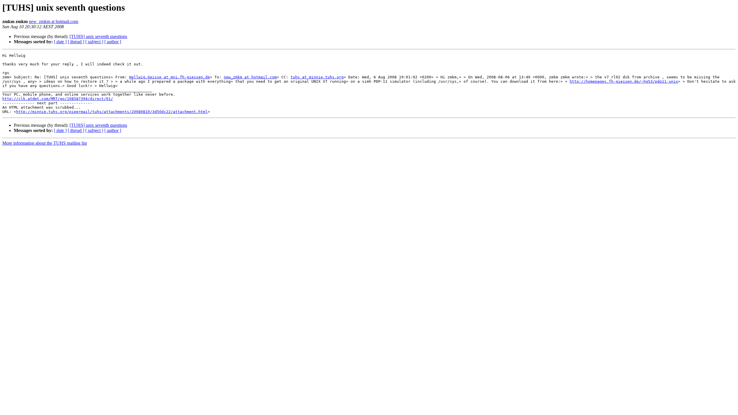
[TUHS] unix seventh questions (98, 36)
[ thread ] (76, 41)
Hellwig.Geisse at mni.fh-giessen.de (169, 77)
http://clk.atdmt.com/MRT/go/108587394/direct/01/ (57, 99)
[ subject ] (94, 41)
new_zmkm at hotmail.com (53, 21)
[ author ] (112, 41)
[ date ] (60, 41)
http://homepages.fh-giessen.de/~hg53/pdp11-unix (624, 81)
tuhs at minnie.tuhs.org (317, 77)
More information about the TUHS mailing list (44, 143)
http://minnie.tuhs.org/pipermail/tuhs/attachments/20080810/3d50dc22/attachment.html (112, 112)
